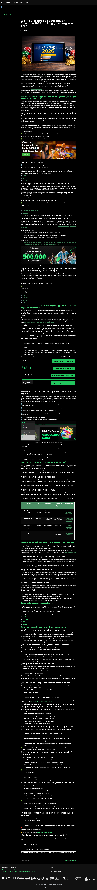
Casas (16, 2)
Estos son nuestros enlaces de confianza (41, 701)
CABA (24, 175)
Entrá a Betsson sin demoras (69, 527)
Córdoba (25, 181)
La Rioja (25, 303)
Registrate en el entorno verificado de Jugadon (69, 535)
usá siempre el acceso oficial (44, 832)
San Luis (25, 300)
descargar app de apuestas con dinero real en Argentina (40, 322)
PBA (24, 178)
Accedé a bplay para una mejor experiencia (69, 520)
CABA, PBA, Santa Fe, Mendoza (31, 210)
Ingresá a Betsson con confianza (63, 361)
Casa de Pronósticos (36, 89)
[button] (69, 31)
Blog (27, 2)
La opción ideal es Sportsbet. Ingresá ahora (69, 512)
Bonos (21, 2)
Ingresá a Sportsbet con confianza (62, 375)
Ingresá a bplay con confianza (64, 368)
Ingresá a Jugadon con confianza (63, 383)
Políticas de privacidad (56, 871)
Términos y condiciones (56, 869)
